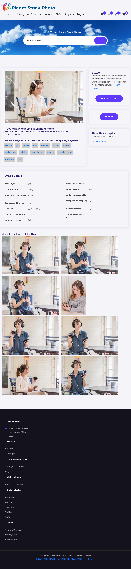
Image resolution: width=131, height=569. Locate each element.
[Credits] (116, 14)
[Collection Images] (102, 14)
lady (35, 145)
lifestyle (45, 145)
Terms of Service (13, 530)
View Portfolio (99, 141)
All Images (10, 453)
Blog (7, 471)
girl (17, 145)
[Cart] (123, 14)
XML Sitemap (42, 558)
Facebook (10, 497)
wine (20, 159)
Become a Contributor (16, 484)
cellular (23, 152)
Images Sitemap (58, 558)
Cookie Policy (11, 539)
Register (69, 14)
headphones (37, 152)
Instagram (10, 502)
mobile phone (65, 152)
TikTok (8, 516)
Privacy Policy (11, 534)
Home (10, 14)
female (8, 145)
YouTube (9, 507)
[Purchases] (109, 14)
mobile (50, 152)
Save (110, 117)
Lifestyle (9, 448)
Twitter (8, 512)
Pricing (20, 14)
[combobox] (65, 40)
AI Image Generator (14, 466)
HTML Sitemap (75, 558)
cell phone (10, 152)
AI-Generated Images (39, 14)
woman (66, 145)
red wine (9, 159)
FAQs (59, 14)
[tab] (65, 563)
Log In (80, 14)
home (26, 145)
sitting (55, 145)
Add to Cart (110, 98)
